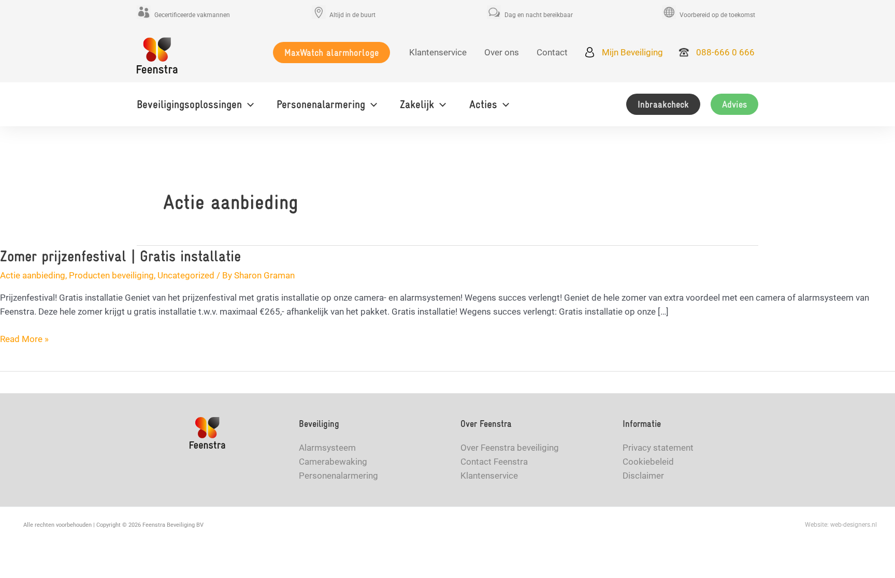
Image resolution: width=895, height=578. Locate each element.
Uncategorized (185, 275)
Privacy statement (658, 447)
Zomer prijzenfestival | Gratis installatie (120, 255)
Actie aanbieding (32, 275)
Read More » (24, 339)
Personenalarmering (338, 475)
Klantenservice (489, 475)
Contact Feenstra (494, 461)
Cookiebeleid (648, 461)
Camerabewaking (333, 461)
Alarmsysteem (327, 447)
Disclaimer (643, 475)
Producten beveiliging (111, 275)
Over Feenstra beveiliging (509, 447)
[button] (331, 52)
